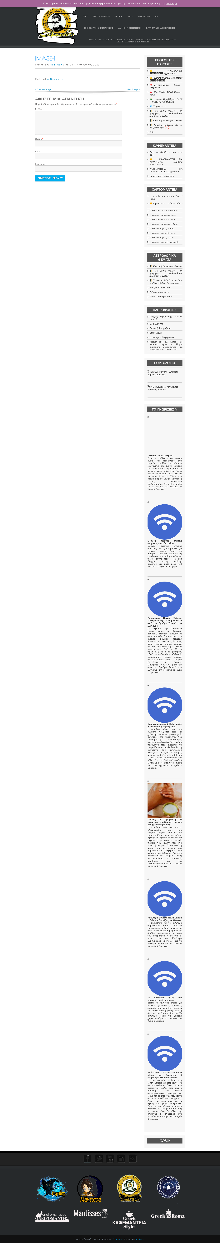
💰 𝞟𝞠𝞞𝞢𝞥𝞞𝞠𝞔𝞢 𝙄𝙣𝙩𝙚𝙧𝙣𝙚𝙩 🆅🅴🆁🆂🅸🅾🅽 (166, 79)
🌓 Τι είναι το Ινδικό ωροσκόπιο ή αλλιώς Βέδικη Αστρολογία (166, 282)
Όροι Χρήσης (156, 323)
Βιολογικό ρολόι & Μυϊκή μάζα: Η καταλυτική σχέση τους (165, 725)
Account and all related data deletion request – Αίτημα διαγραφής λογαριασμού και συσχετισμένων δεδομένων (132, 40)
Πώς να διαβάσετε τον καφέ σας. (166, 153)
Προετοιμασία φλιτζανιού (162, 176)
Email (38, 151)
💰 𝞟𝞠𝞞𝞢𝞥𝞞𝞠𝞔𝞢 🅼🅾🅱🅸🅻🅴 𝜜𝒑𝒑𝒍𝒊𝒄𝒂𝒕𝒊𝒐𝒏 (166, 72)
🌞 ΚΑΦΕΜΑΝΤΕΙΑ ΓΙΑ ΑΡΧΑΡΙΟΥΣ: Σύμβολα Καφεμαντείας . (166, 162)
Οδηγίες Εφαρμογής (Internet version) (166, 318)
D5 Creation (117, 1239)
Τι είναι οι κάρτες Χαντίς (162, 228)
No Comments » (55, 79)
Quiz (157, 16)
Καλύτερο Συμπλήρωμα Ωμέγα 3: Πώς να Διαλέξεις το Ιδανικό (165, 919)
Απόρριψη (172, 3)
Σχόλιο (38, 109)
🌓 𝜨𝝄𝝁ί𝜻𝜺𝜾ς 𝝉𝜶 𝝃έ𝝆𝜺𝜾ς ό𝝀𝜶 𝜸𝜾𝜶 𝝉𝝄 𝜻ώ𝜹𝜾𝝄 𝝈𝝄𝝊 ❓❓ (166, 126)
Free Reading (144, 16)
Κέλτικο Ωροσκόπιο (159, 292)
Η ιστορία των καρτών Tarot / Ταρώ (166, 197)
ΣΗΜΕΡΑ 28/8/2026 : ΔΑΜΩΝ (163, 372)
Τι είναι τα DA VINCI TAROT (162, 219)
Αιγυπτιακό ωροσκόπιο (161, 296)
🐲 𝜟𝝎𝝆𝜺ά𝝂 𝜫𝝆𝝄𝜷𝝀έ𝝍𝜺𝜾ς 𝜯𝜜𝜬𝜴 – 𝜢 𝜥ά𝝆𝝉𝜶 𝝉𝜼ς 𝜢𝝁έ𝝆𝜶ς (166, 100)
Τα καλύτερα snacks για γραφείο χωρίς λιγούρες (165, 999)
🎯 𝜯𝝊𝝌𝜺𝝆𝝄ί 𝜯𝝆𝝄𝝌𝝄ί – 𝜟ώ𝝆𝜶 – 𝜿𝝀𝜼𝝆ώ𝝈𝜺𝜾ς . (166, 86)
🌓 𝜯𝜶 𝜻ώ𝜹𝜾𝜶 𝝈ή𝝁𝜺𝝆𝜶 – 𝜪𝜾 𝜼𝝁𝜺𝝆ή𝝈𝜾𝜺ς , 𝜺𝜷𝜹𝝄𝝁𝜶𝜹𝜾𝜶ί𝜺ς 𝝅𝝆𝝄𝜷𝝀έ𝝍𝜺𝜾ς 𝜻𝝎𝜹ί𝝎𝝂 (166, 113)
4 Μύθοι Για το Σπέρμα (160, 455)
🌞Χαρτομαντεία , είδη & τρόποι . (166, 205)
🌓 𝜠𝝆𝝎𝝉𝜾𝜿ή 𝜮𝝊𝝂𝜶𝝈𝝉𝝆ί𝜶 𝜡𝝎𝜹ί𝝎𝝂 (166, 120)
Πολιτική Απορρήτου (160, 328)
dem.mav (56, 64)
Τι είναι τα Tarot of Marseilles (164, 210)
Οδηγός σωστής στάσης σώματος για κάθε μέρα (165, 542)
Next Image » (133, 89)
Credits (130, 16)
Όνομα (38, 139)
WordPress (139, 1239)
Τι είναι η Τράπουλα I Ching (164, 224)
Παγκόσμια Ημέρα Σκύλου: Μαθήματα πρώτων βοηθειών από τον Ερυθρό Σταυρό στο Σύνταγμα (165, 622)
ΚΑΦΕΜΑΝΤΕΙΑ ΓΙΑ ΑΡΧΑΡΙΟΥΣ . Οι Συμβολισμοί (166, 170)
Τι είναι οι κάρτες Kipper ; (162, 233)
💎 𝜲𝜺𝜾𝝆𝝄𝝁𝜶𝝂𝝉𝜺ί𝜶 (158, 106)
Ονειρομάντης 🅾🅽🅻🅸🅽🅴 (98, 28)
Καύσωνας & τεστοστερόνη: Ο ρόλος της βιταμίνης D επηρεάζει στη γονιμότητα (165, 1075)
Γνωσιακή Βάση (101, 16)
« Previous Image (43, 89)
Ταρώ (85, 16)
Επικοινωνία (156, 332)
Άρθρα (118, 16)
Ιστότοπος (40, 164)
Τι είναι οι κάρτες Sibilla (162, 237)
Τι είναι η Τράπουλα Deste (163, 215)
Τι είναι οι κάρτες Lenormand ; (164, 242)
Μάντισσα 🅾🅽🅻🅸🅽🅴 (129, 28)
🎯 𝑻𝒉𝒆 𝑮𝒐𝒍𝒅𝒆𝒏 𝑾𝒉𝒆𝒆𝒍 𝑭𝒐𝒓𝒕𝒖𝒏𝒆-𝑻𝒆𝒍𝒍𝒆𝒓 (166, 93)
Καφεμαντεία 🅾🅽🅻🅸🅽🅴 (160, 28)
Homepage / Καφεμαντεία (162, 337)
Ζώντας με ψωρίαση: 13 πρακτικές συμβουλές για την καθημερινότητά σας (165, 822)
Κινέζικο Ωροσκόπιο (160, 287)
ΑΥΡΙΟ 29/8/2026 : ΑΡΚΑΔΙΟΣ (163, 387)
